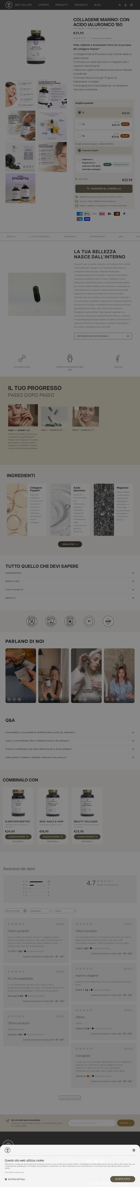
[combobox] (133, 1150)
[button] (15, 1179)
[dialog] (70, 1166)
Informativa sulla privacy (14, 1172)
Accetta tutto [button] (122, 1179)
